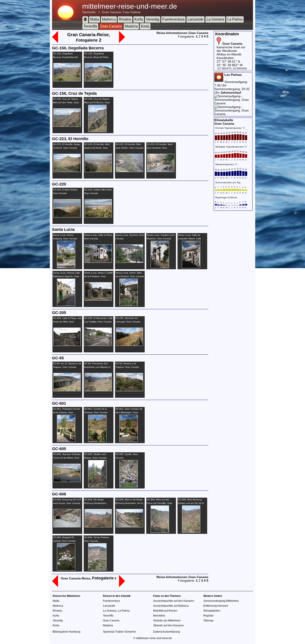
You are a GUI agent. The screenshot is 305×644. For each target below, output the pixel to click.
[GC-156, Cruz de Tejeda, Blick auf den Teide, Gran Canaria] (66, 125)
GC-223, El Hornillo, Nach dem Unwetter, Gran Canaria (160, 148)
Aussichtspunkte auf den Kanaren (173, 600)
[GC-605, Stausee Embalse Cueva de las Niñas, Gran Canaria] (66, 481)
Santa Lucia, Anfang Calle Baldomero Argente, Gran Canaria (66, 276)
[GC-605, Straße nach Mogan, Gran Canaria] (95, 486)
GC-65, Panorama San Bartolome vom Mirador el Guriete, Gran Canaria (97, 367)
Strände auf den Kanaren (168, 625)
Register (208, 615)
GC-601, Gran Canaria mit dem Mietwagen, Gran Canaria (128, 412)
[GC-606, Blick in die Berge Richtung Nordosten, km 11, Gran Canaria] (129, 526)
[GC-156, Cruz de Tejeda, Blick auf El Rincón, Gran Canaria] (95, 131)
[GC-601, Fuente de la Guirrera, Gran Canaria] (95, 441)
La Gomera (215, 19)
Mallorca (109, 19)
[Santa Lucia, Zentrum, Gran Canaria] (129, 261)
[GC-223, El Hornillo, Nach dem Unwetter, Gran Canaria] (160, 171)
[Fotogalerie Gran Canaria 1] (55, 42)
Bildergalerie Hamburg (66, 631)
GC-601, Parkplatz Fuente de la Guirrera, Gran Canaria (66, 412)
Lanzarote (195, 19)
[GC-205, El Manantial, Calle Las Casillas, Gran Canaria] (98, 345)
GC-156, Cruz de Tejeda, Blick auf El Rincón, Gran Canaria (97, 102)
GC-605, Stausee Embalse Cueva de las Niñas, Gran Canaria (67, 458)
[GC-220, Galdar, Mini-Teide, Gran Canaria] (98, 216)
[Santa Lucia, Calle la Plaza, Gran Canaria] (98, 261)
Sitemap (208, 620)
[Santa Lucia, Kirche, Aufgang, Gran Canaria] (63, 267)
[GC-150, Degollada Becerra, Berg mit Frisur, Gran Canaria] (98, 80)
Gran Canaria (111, 26)
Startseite (89, 12)
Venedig (152, 19)
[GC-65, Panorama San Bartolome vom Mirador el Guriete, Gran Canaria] (98, 390)
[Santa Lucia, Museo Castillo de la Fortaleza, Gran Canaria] (98, 299)
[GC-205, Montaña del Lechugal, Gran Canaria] (129, 345)
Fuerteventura (173, 19)
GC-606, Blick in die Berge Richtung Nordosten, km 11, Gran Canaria (129, 503)
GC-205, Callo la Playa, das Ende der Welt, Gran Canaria (67, 321)
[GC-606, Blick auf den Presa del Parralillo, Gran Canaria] (157, 531)
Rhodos (125, 19)
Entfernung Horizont (215, 605)
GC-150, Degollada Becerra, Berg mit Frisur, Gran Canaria (96, 57)
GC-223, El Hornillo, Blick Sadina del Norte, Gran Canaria (97, 148)
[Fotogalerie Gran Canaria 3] (122, 42)
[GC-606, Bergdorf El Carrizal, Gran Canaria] (63, 569)
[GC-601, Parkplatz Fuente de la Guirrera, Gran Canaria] (63, 441)
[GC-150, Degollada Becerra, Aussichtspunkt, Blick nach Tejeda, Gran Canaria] (66, 80)
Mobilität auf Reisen (165, 610)
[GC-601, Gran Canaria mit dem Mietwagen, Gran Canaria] (126, 441)
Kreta (145, 26)
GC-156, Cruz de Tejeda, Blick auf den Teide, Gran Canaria (66, 102)
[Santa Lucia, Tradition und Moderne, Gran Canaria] (157, 267)
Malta (94, 19)
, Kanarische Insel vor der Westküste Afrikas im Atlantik (231, 49)
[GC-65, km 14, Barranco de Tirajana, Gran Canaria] (66, 390)
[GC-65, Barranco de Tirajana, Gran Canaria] (129, 390)
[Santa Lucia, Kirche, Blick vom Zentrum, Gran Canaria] (126, 305)
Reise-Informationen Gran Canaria (182, 33)
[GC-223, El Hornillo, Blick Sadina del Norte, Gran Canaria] (98, 171)
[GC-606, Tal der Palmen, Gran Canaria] (95, 569)
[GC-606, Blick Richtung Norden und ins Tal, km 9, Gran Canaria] (189, 531)
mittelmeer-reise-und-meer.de (129, 6)
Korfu (138, 19)
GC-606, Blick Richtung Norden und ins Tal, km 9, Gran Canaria (191, 503)
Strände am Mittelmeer (167, 620)
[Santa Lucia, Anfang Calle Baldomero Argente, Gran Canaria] (63, 305)
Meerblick (159, 615)
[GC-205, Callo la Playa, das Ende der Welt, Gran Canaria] (66, 345)
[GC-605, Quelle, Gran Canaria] (126, 486)
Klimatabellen (211, 610)
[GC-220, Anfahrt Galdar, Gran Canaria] (66, 216)
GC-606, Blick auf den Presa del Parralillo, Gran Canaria (159, 503)
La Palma (234, 19)
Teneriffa (90, 26)
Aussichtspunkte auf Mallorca (171, 605)
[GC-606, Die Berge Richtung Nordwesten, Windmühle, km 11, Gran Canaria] (98, 526)
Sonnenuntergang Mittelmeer (221, 600)
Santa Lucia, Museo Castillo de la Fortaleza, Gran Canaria (98, 276)
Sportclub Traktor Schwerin (119, 631)
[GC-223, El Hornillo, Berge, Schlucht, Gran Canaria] (66, 171)
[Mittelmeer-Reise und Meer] (85, 19)
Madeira (131, 26)
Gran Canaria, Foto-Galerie (121, 12)
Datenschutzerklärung (166, 631)
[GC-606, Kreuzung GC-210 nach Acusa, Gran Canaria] (66, 526)
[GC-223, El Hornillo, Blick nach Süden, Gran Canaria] (129, 171)
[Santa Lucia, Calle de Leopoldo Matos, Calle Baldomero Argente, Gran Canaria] (189, 267)
